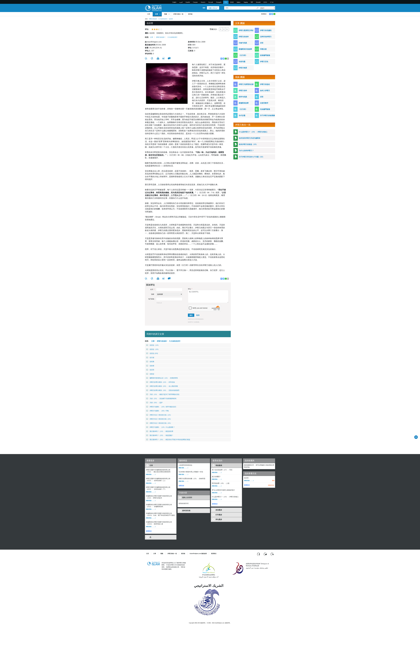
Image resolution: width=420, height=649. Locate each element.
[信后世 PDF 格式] (163, 58)
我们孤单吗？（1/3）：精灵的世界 (161, 431)
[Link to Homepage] (153, 8)
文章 (156, 14)
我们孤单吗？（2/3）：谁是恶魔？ (161, 435)
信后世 (152, 370)
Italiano (238, 2)
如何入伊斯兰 (265, 90)
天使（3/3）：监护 (156, 402)
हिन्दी (252, 2)
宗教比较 (263, 49)
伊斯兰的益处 (265, 84)
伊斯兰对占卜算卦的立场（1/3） (161, 415)
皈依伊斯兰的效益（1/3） (248, 144)
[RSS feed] (272, 554)
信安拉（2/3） (154, 349)
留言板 (190, 14)
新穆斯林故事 (244, 103)
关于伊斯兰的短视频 (267, 115)
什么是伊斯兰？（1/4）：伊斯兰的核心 (253, 132)
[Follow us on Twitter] (265, 554)
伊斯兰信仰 (243, 90)
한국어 (265, 2)
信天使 (152, 357)
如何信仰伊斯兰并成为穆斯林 (249, 138)
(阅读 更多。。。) (151, 474)
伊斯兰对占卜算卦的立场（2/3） (161, 419)
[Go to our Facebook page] (259, 554)
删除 (273, 480)
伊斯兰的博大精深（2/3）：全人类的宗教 (164, 386)
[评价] (146, 58)
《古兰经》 (243, 55)
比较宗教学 (264, 103)
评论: (190, 289)
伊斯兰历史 (264, 61)
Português (218, 2)
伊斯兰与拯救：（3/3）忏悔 (159, 411)
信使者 (152, 366)
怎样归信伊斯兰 (266, 37)
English (174, 2)
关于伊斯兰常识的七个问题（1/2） (251, 157)
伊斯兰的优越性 (266, 30)
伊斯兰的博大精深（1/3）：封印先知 (162, 382)
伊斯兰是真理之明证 (246, 30)
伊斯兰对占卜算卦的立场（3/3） (161, 423)
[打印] (158, 58)
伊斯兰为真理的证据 (246, 84)
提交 (191, 315)
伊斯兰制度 (243, 68)
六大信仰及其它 (162, 19)
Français (195, 2)
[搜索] (257, 8)
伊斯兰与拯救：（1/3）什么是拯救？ (162, 427)
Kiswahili (258, 2)
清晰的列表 (271, 485)
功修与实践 (243, 43)
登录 (204, 8)
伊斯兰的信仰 (153, 19)
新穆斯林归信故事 (245, 49)
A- (220, 29)
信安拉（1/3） (154, 345)
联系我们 (264, 14)
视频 (165, 14)
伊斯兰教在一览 (178, 14)
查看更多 (149, 531)
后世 (261, 43)
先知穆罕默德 (265, 109)
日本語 (232, 2)
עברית (271, 2)
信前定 (152, 374)
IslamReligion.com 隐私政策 (198, 553)
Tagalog (246, 2)
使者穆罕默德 (265, 55)
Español (188, 2)
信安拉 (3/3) (154, 353)
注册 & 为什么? (213, 8)
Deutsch (203, 2)
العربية (181, 2)
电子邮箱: (151, 299)
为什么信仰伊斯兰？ (246, 150)
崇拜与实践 (243, 97)
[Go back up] (416, 437)
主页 (148, 14)
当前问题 (242, 61)
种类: (147, 37)
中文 (226, 2)
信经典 (152, 361)
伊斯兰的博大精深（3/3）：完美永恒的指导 (164, 390)
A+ (227, 29)
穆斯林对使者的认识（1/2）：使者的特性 (164, 378)
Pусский (210, 2)
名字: (152, 289)
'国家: (153, 294)
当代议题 (242, 115)
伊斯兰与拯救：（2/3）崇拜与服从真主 (163, 407)
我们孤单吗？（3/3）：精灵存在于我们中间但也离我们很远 (170, 439)
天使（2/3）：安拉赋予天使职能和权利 (163, 398)
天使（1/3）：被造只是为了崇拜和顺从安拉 (164, 394)
